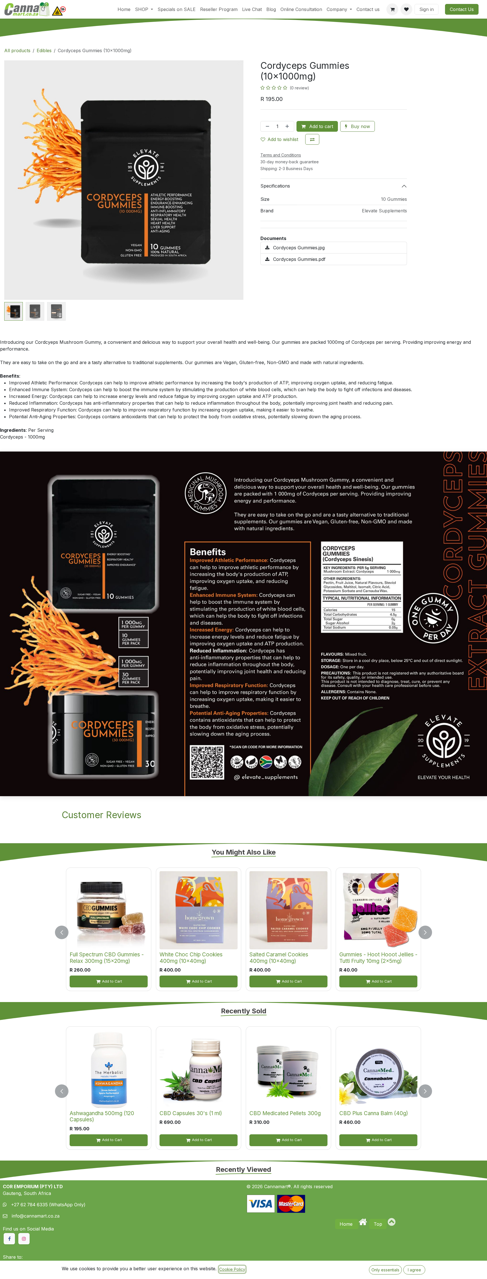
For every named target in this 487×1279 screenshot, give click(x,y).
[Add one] (288, 126)
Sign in (426, 9)
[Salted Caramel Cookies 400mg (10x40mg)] (288, 910)
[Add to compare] (312, 139)
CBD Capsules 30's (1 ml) (191, 1113)
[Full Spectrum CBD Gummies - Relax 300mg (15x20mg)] (109, 910)
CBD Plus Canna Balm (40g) (373, 1113)
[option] (243, 932)
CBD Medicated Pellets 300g (285, 1113)
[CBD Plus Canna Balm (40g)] (378, 1069)
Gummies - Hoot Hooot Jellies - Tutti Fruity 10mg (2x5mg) (378, 957)
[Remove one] (266, 126)
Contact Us (462, 9)
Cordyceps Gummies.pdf (299, 259)
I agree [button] (414, 1269)
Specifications (275, 186)
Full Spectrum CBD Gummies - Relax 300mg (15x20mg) (107, 957)
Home (347, 1224)
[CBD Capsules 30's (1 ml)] (199, 1069)
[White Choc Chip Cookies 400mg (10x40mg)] (199, 910)
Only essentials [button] (385, 1269)
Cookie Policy (232, 1269)
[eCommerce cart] (392, 9)
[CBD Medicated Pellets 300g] (288, 1069)
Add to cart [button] (320, 126)
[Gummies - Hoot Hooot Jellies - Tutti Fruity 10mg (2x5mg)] (378, 910)
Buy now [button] (359, 126)
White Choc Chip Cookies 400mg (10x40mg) (191, 957)
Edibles (44, 50)
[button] (16, 180)
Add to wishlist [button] (282, 139)
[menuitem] (124, 9)
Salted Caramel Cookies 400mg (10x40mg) (278, 957)
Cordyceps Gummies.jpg (298, 247)
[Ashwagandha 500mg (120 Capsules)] (109, 1069)
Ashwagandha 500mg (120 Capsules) (102, 1116)
